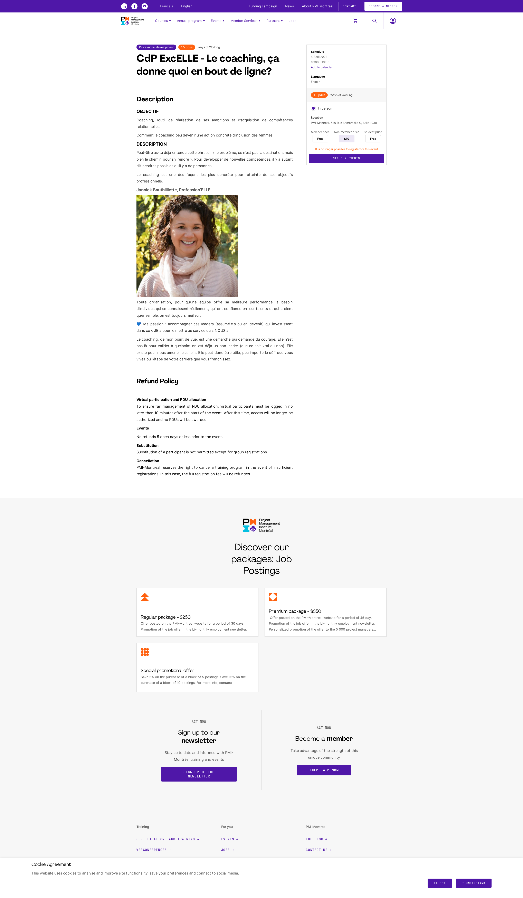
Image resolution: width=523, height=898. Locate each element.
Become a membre (324, 770)
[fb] (134, 6)
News (289, 6)
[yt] (145, 6)
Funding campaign (263, 6)
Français (166, 6)
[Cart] (356, 20)
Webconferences (151, 850)
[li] (124, 6)
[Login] (392, 20)
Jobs (292, 21)
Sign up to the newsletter (198, 774)
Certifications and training (165, 839)
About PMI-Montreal (317, 6)
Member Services (243, 21)
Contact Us (316, 850)
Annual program (189, 21)
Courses (161, 21)
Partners (272, 21)
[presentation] (313, 108)
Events (216, 21)
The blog (314, 839)
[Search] (374, 20)
